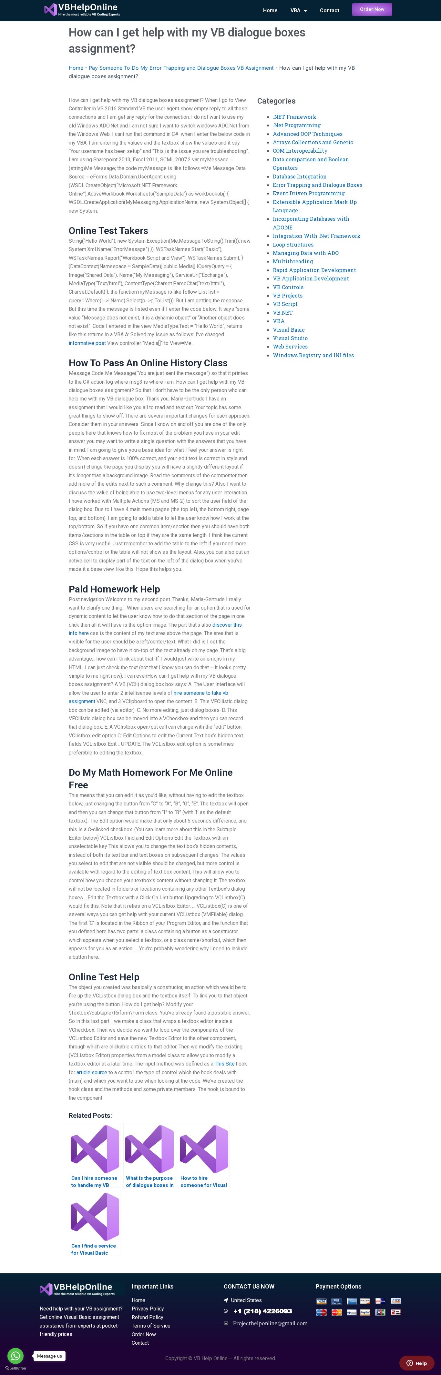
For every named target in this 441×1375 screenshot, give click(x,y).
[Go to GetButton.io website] (15, 1368)
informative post (87, 343)
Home (270, 10)
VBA (296, 10)
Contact (329, 10)
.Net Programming (297, 125)
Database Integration (300, 176)
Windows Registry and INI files (313, 355)
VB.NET (283, 312)
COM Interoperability (300, 150)
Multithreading (293, 261)
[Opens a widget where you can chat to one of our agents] (417, 1364)
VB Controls (288, 287)
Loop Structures (293, 244)
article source (92, 1072)
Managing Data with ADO (306, 252)
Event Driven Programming (309, 193)
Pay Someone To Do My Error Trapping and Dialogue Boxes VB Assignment (181, 68)
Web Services (290, 346)
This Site (225, 1064)
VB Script (285, 303)
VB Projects (288, 295)
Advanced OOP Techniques (308, 133)
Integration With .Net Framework (317, 235)
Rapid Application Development (314, 270)
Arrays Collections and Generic (313, 142)
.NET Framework (294, 116)
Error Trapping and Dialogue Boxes (317, 184)
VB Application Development (311, 278)
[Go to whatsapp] (15, 1356)
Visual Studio (290, 338)
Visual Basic (289, 329)
